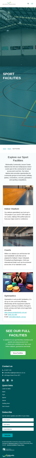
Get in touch (5, 406)
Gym (3, 394)
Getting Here (6, 403)
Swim (3, 391)
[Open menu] (32, 3)
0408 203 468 (12, 314)
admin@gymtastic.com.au (17, 317)
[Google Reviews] (13, 380)
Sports (9, 148)
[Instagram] (9, 380)
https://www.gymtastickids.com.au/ (15, 312)
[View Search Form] (28, 3)
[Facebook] (4, 380)
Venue (4, 400)
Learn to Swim (6, 388)
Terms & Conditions (12, 445)
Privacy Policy (20, 445)
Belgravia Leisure (13, 443)
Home (4, 148)
